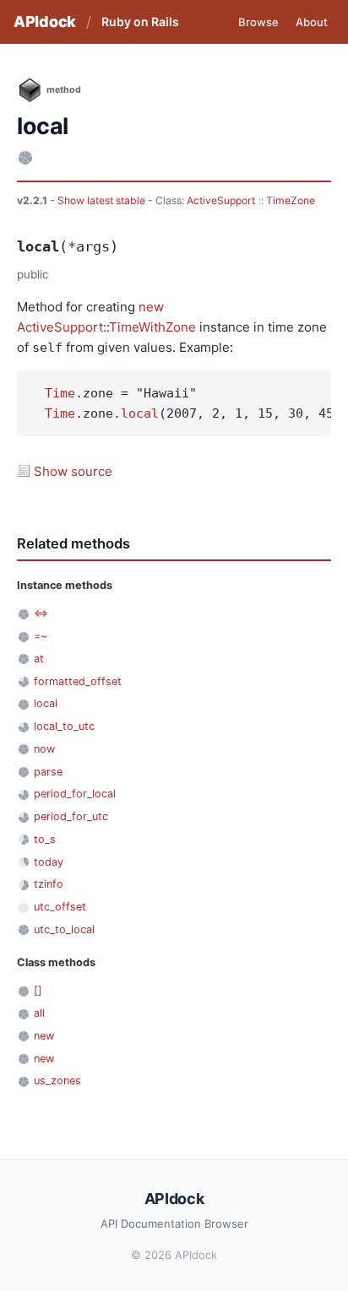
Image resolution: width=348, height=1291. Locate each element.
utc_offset (60, 906)
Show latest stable (102, 200)
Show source (73, 471)
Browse (258, 22)
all (39, 1013)
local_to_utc (64, 726)
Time (60, 393)
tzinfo (48, 884)
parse (48, 771)
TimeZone (290, 200)
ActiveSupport (221, 200)
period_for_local (75, 793)
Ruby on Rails (140, 21)
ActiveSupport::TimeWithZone (106, 327)
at (39, 658)
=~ (40, 635)
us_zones (57, 1080)
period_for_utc (71, 816)
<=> (41, 613)
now (44, 749)
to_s (45, 839)
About (312, 22)
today (48, 862)
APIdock (45, 21)
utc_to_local (64, 929)
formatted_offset (78, 681)
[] (38, 990)
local (140, 413)
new (151, 307)
